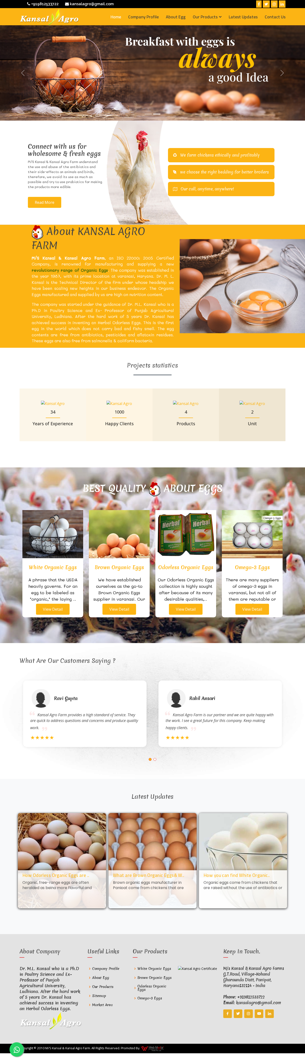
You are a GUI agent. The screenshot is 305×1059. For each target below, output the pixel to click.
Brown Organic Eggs (154, 977)
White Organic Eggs (154, 968)
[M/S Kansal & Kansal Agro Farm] (49, 16)
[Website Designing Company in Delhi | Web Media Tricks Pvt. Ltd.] (153, 1048)
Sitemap (99, 996)
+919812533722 (44, 4)
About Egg (176, 17)
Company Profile (143, 17)
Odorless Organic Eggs (151, 988)
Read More (44, 202)
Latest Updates (243, 17)
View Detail (53, 609)
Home (116, 17)
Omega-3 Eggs (149, 998)
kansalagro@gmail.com (91, 4)
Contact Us (275, 17)
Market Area (102, 1005)
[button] (150, 759)
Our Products (102, 986)
